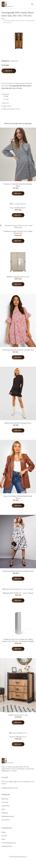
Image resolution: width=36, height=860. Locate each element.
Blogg (3, 832)
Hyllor (3, 809)
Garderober (14, 61)
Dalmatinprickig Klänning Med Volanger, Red (18, 350)
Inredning (4, 813)
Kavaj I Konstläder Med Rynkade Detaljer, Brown (18, 497)
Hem (3, 18)
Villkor (3, 839)
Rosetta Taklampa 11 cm (18, 737)
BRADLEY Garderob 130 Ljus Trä (18, 277)
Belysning (4, 799)
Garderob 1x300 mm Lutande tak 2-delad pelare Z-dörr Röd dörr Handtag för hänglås (18, 640)
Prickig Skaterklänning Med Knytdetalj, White (18, 571)
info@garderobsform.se (9, 788)
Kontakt (4, 836)
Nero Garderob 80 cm (18, 208)
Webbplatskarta (6, 846)
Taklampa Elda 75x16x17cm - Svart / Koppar (18, 593)
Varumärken (5, 820)
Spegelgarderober (7, 816)
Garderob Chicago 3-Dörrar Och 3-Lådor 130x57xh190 (18, 232)
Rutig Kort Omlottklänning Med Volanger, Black (18, 185)
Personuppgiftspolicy (8, 843)
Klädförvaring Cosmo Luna (18, 715)
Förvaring (4, 802)
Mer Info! (8, 71)
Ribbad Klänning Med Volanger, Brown (18, 423)
